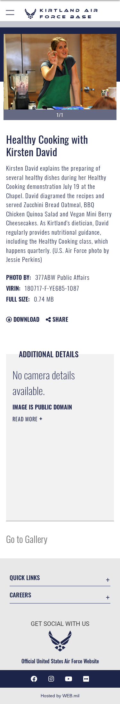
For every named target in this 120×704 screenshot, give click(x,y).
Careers (20, 594)
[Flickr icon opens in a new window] (86, 679)
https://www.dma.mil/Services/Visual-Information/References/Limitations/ (51, 500)
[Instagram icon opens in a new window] (51, 679)
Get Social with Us (60, 623)
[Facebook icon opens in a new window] (34, 679)
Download (25, 319)
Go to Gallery (26, 539)
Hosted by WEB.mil (60, 695)
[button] (10, 13)
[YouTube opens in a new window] (69, 679)
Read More (25, 419)
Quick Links (25, 577)
